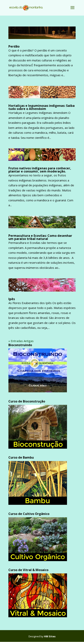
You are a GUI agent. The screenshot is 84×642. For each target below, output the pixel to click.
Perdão (14, 46)
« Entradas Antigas (21, 341)
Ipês (11, 299)
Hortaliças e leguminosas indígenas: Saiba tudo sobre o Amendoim (41, 107)
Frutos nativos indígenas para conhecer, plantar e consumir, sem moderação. (39, 169)
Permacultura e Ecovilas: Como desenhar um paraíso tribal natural (40, 237)
